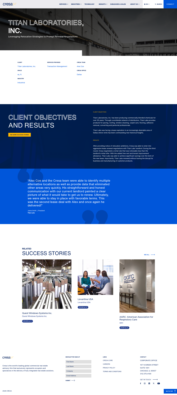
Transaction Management (57, 66)
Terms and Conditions (112, 371)
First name (3, 361)
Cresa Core (108, 360)
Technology (89, 4)
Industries (75, 4)
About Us (134, 4)
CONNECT (170, 4)
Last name (3, 365)
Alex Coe (80, 66)
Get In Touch (145, 379)
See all (146, 255)
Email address (4, 375)
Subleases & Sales (118, 4)
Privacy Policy (109, 368)
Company (3, 370)
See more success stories (19, 135)
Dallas (79, 74)
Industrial (21, 82)
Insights (102, 4)
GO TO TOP (169, 391)
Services (63, 4)
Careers (106, 364)
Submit (68, 380)
